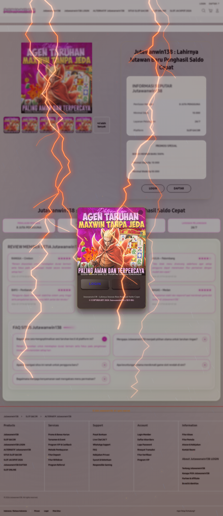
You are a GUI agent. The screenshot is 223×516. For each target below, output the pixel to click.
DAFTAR (126, 284)
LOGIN (95, 284)
